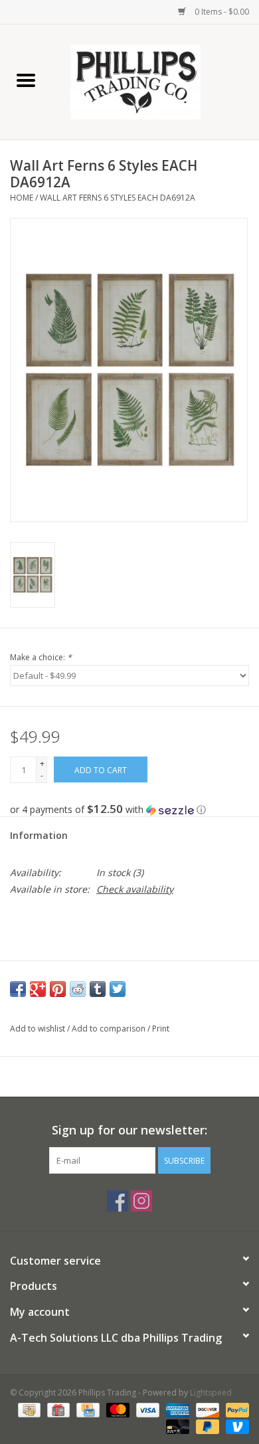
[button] (129, 809)
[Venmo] (235, 1425)
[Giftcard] (57, 1409)
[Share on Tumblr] (98, 989)
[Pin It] (58, 989)
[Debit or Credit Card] (176, 1425)
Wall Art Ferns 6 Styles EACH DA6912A (117, 197)
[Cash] (28, 1409)
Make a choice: (41, 657)
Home (21, 197)
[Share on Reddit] (78, 989)
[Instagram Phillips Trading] (141, 1201)
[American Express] (176, 1409)
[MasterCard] (116, 1409)
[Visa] (146, 1409)
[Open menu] (26, 79)
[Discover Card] (206, 1409)
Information (39, 835)
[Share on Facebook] (18, 989)
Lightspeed (211, 1392)
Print (160, 1028)
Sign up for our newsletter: (129, 1130)
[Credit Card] (86, 1409)
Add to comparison (109, 1028)
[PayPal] (235, 1409)
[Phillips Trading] (155, 80)
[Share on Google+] (38, 989)
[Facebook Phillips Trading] (117, 1201)
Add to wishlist (38, 1028)
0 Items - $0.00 (221, 11)
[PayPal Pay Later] (206, 1425)
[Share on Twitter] (118, 989)
